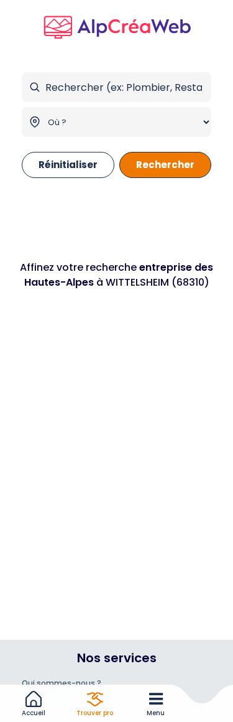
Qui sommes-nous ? (61, 683)
